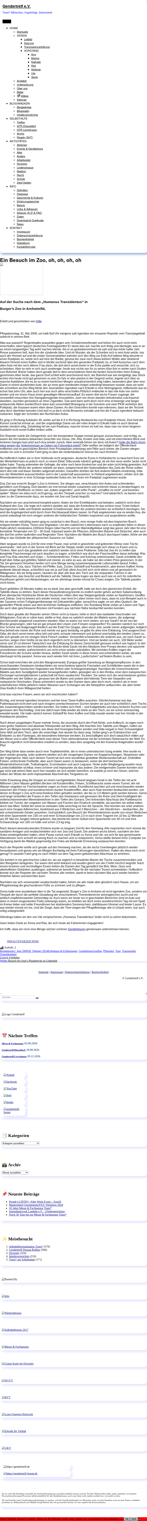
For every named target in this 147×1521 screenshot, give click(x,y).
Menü (7, 21)
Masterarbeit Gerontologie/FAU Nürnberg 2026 (36, 1204)
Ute (33, 73)
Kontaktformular (26, 246)
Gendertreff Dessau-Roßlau (24, 1249)
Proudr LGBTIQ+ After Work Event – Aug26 (35, 1201)
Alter (19, 152)
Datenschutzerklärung (30, 235)
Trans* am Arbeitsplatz (22, 1259)
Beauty (21, 205)
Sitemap (22, 99)
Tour (117, 951)
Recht (20, 175)
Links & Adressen (27, 209)
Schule (21, 179)
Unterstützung (25, 84)
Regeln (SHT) (25, 137)
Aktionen (22, 145)
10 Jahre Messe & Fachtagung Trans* (30, 1208)
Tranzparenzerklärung (37, 47)
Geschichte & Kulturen (30, 197)
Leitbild (28, 39)
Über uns (22, 88)
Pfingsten (108, 951)
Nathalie (36, 62)
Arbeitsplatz (24, 160)
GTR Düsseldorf (26, 126)
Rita (33, 66)
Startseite (22, 32)
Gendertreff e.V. (17, 6)
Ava (33, 54)
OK (127, 1519)
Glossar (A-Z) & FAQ (29, 213)
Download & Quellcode (30, 220)
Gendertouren (77, 929)
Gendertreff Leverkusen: (14, 1056)
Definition (22, 190)
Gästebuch (23, 243)
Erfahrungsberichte (28, 201)
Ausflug (97, 951)
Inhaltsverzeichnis (27, 115)
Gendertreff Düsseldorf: (14, 1050)
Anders (21, 156)
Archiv (20, 133)
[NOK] (139, 1519)
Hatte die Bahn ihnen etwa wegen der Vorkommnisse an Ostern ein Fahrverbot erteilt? (73, 444)
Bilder (20, 92)
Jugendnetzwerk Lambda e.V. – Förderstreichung (37, 1211)
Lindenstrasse (25, 167)
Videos (24, 96)
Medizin (21, 171)
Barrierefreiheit (25, 239)
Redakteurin (7, 951)
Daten (20, 216)
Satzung (29, 43)
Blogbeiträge (24, 107)
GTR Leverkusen (27, 130)
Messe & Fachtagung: (13, 1043)
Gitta (39, 321)
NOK (134, 1519)
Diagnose (22, 194)
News (20, 224)
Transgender (129, 951)
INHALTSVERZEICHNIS (23, 941)
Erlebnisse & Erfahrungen (62, 951)
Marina (35, 58)
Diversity (22, 164)
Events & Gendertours (30, 148)
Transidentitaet (8, 954)
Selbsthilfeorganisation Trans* (26, 1246)
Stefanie (36, 69)
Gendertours (86, 951)
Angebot (22, 81)
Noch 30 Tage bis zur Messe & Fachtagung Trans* (38, 1214)
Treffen (21, 122)
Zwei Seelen (24, 182)
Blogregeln (23, 111)
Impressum (23, 231)
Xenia (34, 77)
